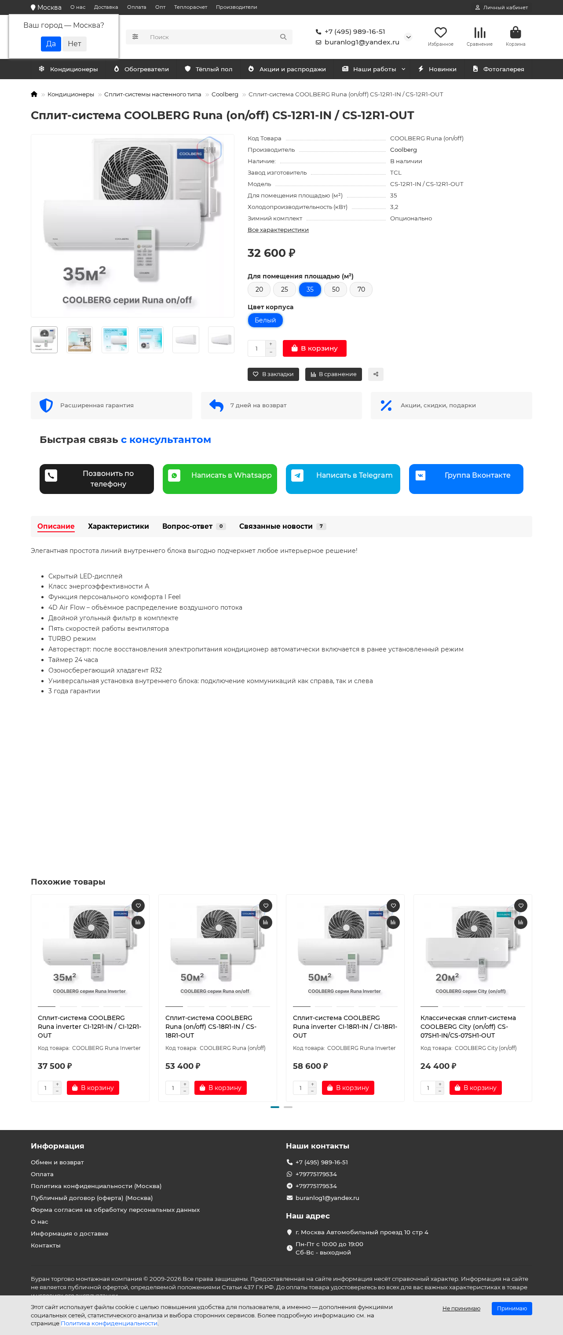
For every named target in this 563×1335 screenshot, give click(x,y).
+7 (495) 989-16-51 (355, 31)
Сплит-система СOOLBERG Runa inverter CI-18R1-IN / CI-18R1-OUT (345, 1026)
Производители (236, 7)
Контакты (46, 1245)
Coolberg (225, 94)
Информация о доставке (69, 1233)
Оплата (136, 7)
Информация (57, 1145)
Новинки (443, 69)
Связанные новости (281, 526)
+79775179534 (316, 1174)
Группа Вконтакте (478, 475)
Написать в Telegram (354, 475)
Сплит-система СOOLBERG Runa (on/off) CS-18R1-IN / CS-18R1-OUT (210, 1026)
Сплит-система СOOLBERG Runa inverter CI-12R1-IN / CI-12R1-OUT (89, 1026)
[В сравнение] (138, 922)
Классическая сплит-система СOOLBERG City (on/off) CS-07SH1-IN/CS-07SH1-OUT (468, 1026)
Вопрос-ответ (192, 526)
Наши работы (374, 69)
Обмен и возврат (57, 1162)
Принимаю (512, 1308)
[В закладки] (138, 905)
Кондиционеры (74, 69)
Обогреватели (146, 69)
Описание (56, 526)
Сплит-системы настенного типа (152, 94)
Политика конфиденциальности (109, 1323)
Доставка (106, 7)
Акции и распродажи (293, 69)
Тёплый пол (214, 69)
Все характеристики (278, 229)
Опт (160, 7)
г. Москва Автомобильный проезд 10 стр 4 (362, 1232)
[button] (31, 339)
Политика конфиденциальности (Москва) (96, 1185)
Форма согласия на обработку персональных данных (115, 1209)
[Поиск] (283, 37)
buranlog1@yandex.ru (362, 42)
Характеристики (118, 526)
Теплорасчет (190, 7)
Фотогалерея (503, 69)
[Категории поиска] (135, 36)
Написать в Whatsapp (231, 475)
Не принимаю (461, 1308)
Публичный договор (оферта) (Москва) (92, 1197)
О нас (77, 7)
